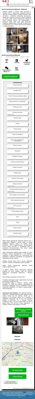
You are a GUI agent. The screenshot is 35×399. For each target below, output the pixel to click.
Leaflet (23, 365)
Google (24, 392)
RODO (27, 395)
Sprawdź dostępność (10, 76)
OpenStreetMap (29, 365)
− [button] (4, 347)
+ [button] (4, 344)
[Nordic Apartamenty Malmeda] (12, 32)
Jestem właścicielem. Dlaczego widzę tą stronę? (10, 382)
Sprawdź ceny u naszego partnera (23, 310)
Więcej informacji (23, 315)
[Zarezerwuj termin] (33, 8)
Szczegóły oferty (17, 370)
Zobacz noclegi (17, 376)
